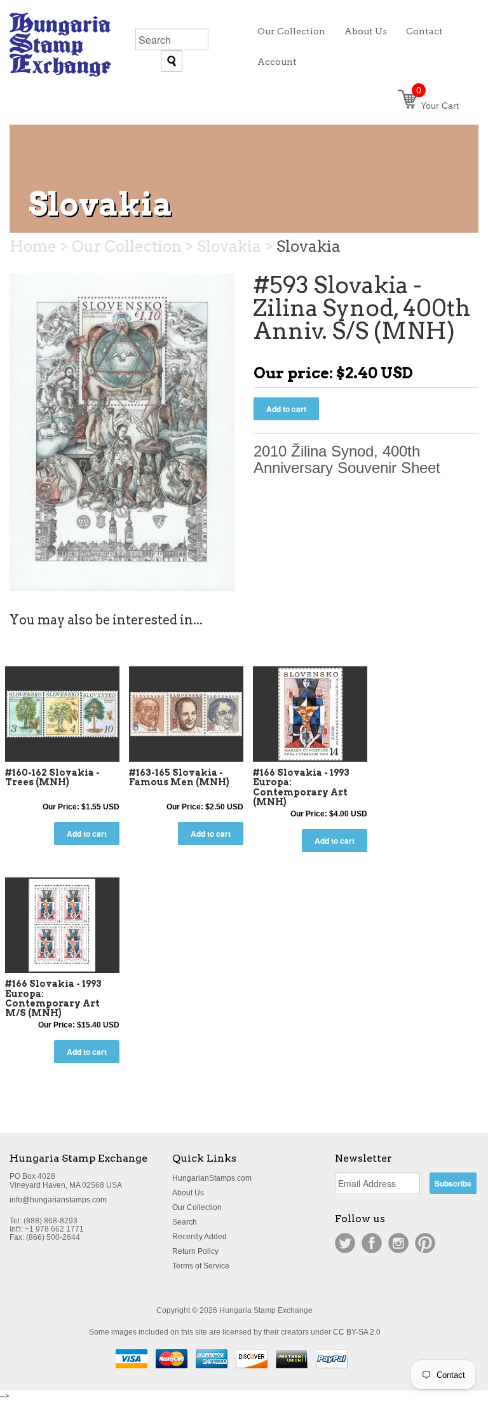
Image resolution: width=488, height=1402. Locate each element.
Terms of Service (200, 1265)
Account (277, 62)
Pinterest (425, 1243)
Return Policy (195, 1251)
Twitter (345, 1243)
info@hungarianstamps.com (58, 1199)
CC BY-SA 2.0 (357, 1332)
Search (184, 1222)
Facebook (372, 1243)
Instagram (398, 1243)
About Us (188, 1192)
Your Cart (437, 105)
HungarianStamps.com (212, 1178)
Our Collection (197, 1207)
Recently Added (199, 1236)
